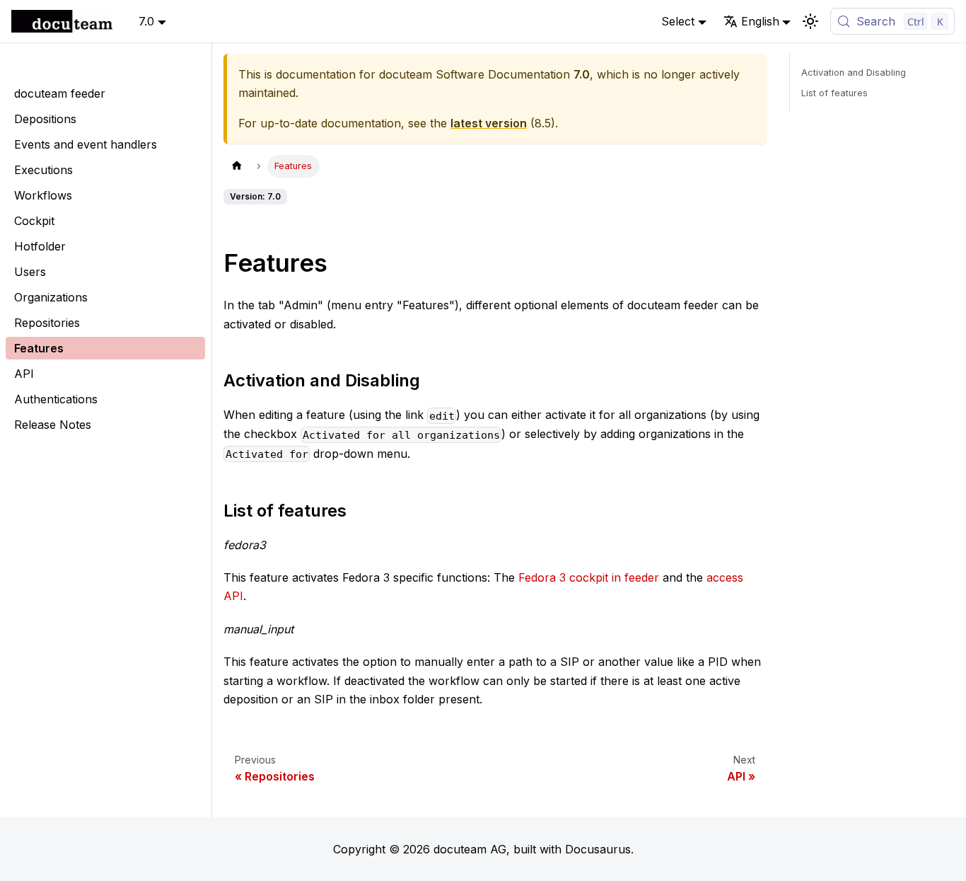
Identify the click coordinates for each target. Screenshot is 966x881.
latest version (488, 123)
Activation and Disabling (853, 72)
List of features (834, 93)
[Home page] (236, 166)
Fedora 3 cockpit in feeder (588, 577)
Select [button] (677, 21)
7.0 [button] (146, 21)
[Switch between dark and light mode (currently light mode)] (810, 21)
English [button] (760, 21)
